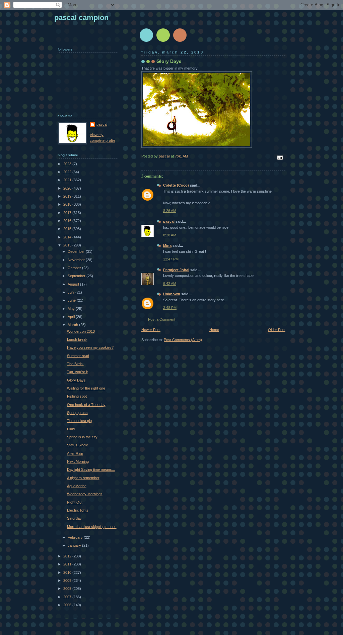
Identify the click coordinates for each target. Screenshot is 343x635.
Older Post (276, 330)
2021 (67, 180)
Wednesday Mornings (84, 494)
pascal (169, 221)
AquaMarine (76, 486)
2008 (67, 589)
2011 (67, 564)
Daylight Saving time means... (91, 469)
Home (214, 330)
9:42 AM (169, 284)
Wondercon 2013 (81, 331)
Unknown (171, 294)
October (75, 268)
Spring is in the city (82, 437)
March (73, 325)
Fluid (71, 429)
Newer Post (150, 330)
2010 (67, 572)
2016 (67, 221)
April (72, 317)
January (75, 545)
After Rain (75, 453)
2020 (67, 188)
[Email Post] (279, 157)
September (77, 276)
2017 (67, 213)
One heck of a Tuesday (86, 405)
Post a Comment (161, 319)
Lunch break (77, 339)
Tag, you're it (77, 372)
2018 (67, 204)
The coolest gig (79, 421)
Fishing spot (77, 396)
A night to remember (83, 478)
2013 (67, 245)
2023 (67, 164)
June (72, 300)
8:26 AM (169, 211)
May (72, 309)
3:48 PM (170, 308)
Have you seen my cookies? (90, 347)
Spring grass (77, 413)
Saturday (74, 518)
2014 (67, 237)
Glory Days (76, 380)
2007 (67, 597)
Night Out (74, 502)
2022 (67, 172)
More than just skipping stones (92, 527)
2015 (67, 229)
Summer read (78, 356)
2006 (67, 605)
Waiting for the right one (86, 388)
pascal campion (81, 17)
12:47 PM (171, 259)
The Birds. (75, 364)
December (77, 251)
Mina (167, 245)
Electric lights (77, 510)
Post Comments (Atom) (183, 340)
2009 (67, 580)
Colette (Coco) (176, 185)
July (71, 292)
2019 (67, 196)
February (76, 537)
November (77, 260)
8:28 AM (169, 235)
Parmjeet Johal (176, 270)
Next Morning (78, 461)
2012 (67, 556)
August (74, 284)
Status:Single (77, 445)
